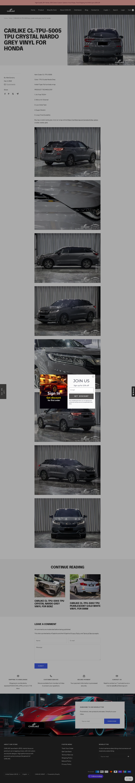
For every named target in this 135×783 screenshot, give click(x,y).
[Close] (93, 376)
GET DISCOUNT (81, 396)
